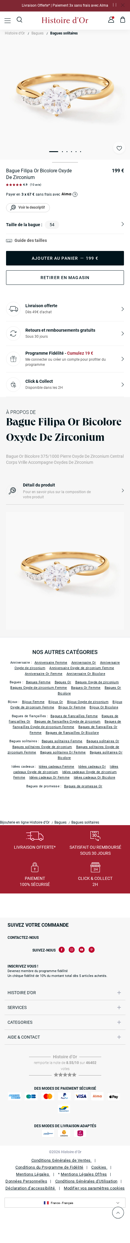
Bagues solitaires (64, 33)
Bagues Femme (38, 682)
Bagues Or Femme (86, 688)
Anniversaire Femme (50, 663)
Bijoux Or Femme (72, 707)
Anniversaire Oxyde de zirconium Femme (81, 668)
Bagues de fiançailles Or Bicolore (72, 733)
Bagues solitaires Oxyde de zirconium (42, 747)
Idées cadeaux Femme (56, 767)
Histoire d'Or (15, 33)
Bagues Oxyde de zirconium (97, 682)
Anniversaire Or (83, 663)
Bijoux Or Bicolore (103, 707)
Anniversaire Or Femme (43, 674)
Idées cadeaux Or (92, 767)
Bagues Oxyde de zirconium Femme (38, 688)
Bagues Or (63, 682)
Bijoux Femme (33, 702)
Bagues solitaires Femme (62, 741)
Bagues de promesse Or (83, 786)
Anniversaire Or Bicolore (86, 674)
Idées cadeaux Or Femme (49, 777)
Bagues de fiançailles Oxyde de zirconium (67, 722)
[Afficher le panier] (122, 20)
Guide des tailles (31, 240)
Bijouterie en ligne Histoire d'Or (25, 822)
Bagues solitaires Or (102, 741)
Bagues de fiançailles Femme (74, 716)
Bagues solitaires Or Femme (63, 752)
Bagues (37, 33)
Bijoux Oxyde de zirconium (88, 702)
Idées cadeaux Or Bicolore (94, 777)
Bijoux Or (55, 702)
